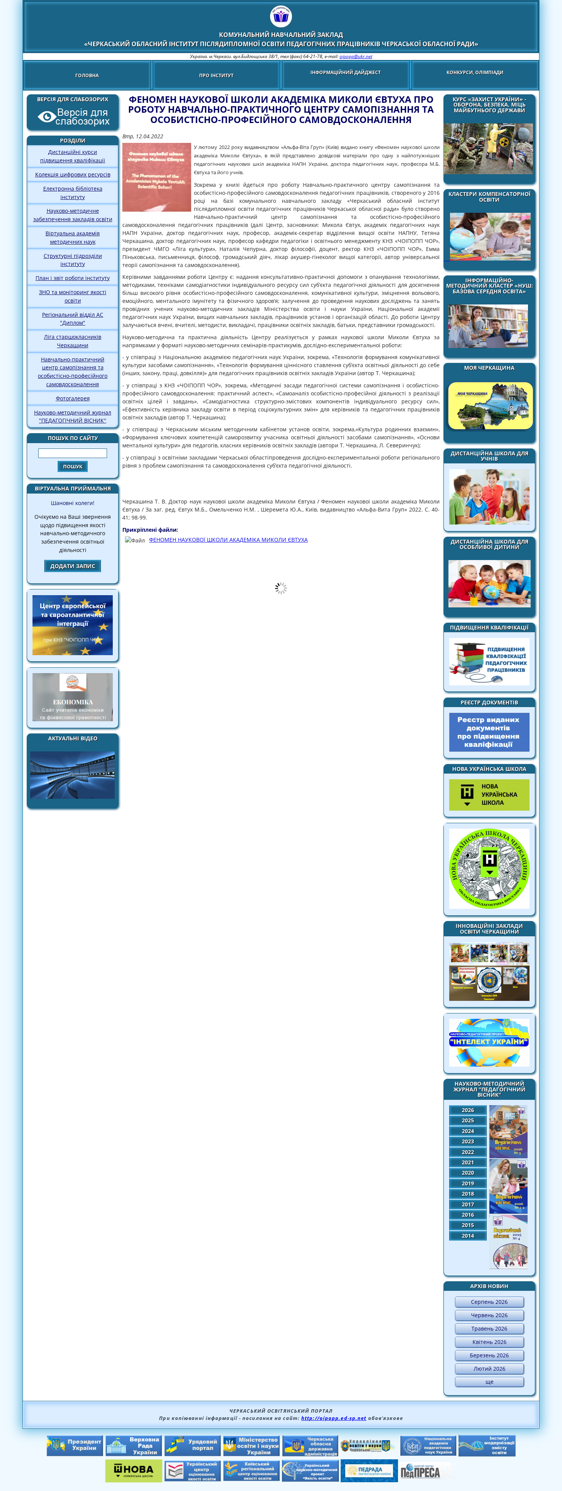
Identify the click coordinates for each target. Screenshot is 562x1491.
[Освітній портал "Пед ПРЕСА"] (428, 1477)
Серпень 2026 (489, 1301)
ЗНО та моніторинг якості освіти (72, 296)
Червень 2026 (489, 1315)
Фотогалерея (73, 398)
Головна (87, 75)
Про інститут (216, 75)
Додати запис (72, 566)
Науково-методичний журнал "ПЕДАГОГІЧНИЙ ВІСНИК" (72, 416)
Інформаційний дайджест (345, 72)
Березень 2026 (489, 1355)
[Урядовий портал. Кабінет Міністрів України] (192, 1454)
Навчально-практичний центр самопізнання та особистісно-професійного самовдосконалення (72, 372)
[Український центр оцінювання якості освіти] (192, 1479)
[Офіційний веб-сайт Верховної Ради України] (133, 1454)
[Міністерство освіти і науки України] (251, 1454)
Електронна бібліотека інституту (72, 193)
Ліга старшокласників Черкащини (72, 341)
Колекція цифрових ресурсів (72, 174)
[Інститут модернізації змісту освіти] (487, 1454)
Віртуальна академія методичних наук (72, 237)
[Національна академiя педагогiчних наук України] (428, 1454)
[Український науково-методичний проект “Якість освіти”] (310, 1479)
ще (490, 1381)
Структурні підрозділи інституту (73, 260)
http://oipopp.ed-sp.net (333, 1418)
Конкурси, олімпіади (475, 72)
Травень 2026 (489, 1328)
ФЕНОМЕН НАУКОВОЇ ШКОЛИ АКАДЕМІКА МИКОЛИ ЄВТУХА (228, 539)
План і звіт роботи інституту (73, 278)
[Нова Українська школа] (133, 1480)
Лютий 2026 (489, 1368)
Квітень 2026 (490, 1341)
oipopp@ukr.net (355, 56)
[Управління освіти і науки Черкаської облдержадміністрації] (369, 1450)
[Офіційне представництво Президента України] (75, 1454)
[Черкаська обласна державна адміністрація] (310, 1455)
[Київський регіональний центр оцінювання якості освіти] (251, 1479)
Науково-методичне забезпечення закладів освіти (72, 215)
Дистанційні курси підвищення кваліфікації (72, 156)
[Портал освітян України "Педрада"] (369, 1480)
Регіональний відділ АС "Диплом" (72, 319)
